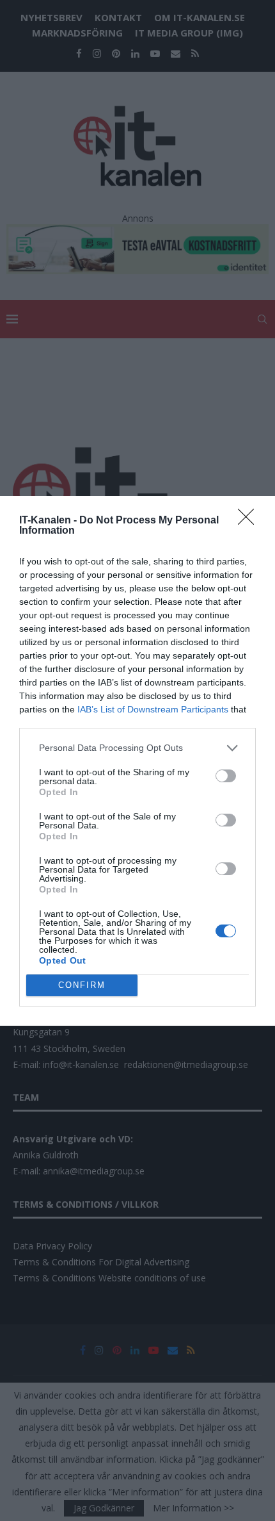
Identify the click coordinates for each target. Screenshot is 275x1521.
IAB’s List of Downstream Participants (152, 709)
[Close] (250, 521)
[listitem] (137, 748)
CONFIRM (82, 985)
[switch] (226, 775)
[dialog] (137, 761)
